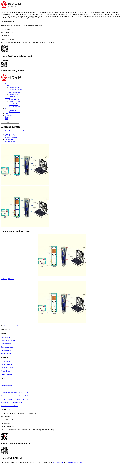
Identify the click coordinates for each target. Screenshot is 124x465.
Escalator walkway (14, 106)
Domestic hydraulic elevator (13, 326)
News (6, 108)
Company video (13, 94)
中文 (6, 119)
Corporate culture (14, 91)
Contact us (4, 279)
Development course (15, 92)
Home (6, 84)
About (7, 85)
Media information (14, 112)
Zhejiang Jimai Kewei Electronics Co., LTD (14, 399)
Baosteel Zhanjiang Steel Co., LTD (11, 402)
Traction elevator (14, 99)
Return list (11, 279)
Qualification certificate (16, 89)
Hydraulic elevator (14, 101)
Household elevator (14, 103)
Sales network (9, 115)
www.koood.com (58, 462)
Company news (13, 110)
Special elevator (13, 105)
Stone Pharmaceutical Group (9, 406)
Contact (7, 117)
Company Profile (14, 87)
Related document (14, 96)
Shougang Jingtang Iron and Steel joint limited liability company (20, 396)
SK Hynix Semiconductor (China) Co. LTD (14, 392)
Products (7, 98)
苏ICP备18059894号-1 (75, 462)
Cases (6, 113)
